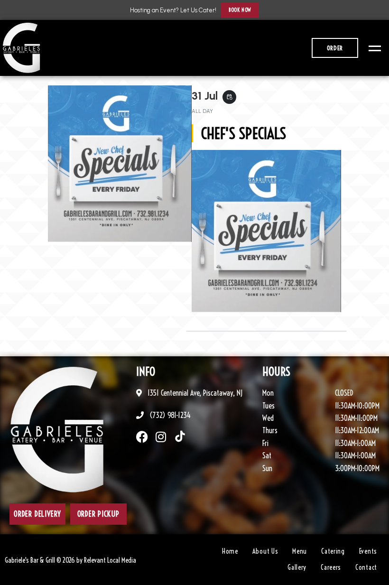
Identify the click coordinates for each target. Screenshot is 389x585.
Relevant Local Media (110, 560)
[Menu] (372, 47)
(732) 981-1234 (169, 415)
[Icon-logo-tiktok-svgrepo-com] (180, 437)
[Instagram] (161, 437)
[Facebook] (142, 437)
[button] (240, 10)
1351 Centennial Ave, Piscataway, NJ (194, 393)
